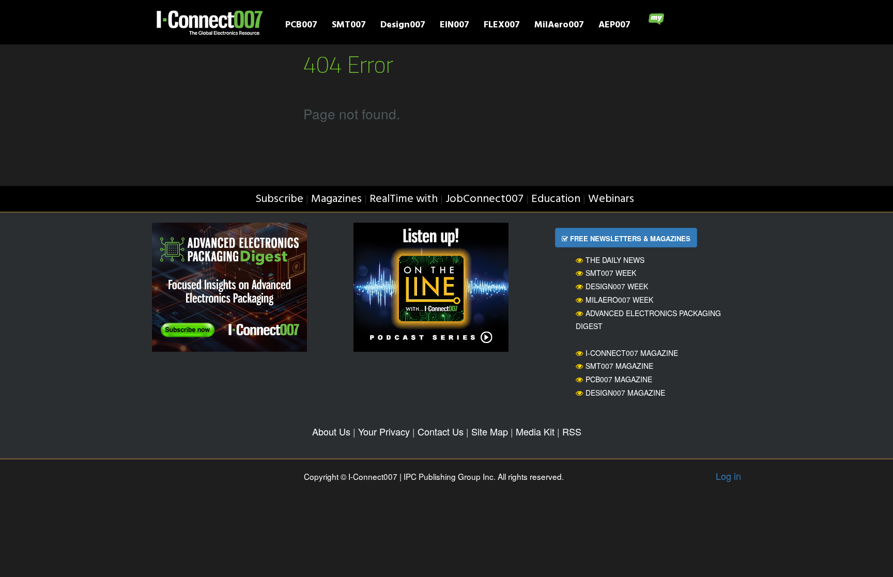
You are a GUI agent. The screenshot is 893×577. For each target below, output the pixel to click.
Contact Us (441, 431)
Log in (728, 475)
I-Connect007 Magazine (632, 353)
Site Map (489, 431)
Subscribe (279, 199)
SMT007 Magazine (619, 366)
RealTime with (403, 199)
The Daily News (615, 260)
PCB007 (301, 26)
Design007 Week (617, 286)
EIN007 (454, 26)
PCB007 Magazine (619, 379)
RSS (571, 431)
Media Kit (535, 431)
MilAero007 (559, 26)
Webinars (611, 199)
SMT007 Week (611, 273)
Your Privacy (384, 431)
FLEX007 (502, 26)
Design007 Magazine (625, 392)
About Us (331, 431)
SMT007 (349, 26)
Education (555, 199)
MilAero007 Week (619, 299)
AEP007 (614, 26)
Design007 (402, 26)
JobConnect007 (484, 199)
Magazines (336, 199)
